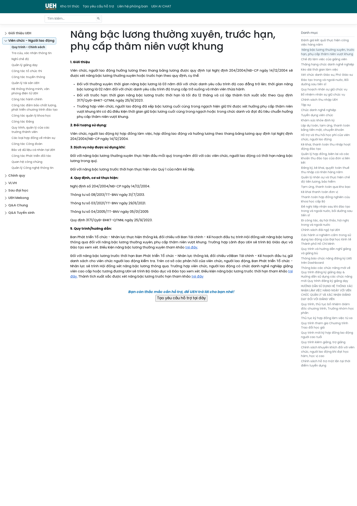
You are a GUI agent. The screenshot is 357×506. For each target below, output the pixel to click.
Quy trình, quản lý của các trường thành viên (31, 130)
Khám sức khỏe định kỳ (318, 120)
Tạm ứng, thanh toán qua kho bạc (326, 187)
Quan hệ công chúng (27, 162)
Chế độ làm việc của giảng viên (324, 59)
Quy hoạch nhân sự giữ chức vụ (324, 89)
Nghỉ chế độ (20, 59)
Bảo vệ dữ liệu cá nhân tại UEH (33, 150)
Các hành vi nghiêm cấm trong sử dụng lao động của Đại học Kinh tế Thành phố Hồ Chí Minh (326, 240)
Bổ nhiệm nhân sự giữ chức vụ (323, 94)
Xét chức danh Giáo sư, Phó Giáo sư (327, 75)
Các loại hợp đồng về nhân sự (33, 138)
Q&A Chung (18, 205)
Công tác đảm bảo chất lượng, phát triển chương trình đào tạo (35, 107)
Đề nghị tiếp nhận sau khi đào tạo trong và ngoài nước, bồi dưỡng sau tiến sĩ (326, 211)
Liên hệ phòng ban (132, 6)
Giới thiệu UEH (19, 33)
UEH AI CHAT (161, 6)
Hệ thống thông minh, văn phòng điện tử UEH (30, 91)
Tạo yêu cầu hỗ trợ (98, 6)
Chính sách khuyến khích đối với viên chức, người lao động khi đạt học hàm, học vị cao (328, 352)
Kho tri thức (69, 6)
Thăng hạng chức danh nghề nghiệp (327, 64)
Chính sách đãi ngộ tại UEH (320, 230)
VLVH (12, 183)
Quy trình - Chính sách (28, 47)
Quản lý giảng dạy (25, 65)
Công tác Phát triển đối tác (31, 156)
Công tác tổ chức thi (27, 71)
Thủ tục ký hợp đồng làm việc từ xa (326, 318)
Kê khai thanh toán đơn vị (319, 192)
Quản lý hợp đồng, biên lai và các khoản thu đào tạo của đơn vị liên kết (325, 158)
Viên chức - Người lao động (31, 41)
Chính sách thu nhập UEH (319, 100)
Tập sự (306, 105)
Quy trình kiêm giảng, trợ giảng (323, 342)
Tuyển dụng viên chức (317, 115)
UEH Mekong (18, 198)
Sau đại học (18, 190)
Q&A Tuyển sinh (21, 213)
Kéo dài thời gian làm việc (319, 69)
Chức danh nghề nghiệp (318, 110)
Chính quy (16, 175)
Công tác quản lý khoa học (31, 115)
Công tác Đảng (23, 121)
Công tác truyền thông (28, 77)
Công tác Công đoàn (27, 144)
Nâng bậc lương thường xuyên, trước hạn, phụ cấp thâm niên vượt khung (328, 52)
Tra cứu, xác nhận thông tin (32, 53)
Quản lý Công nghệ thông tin (33, 168)
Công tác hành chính (27, 99)
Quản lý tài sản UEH (25, 83)
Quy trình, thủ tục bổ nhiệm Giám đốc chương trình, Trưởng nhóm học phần (327, 309)
